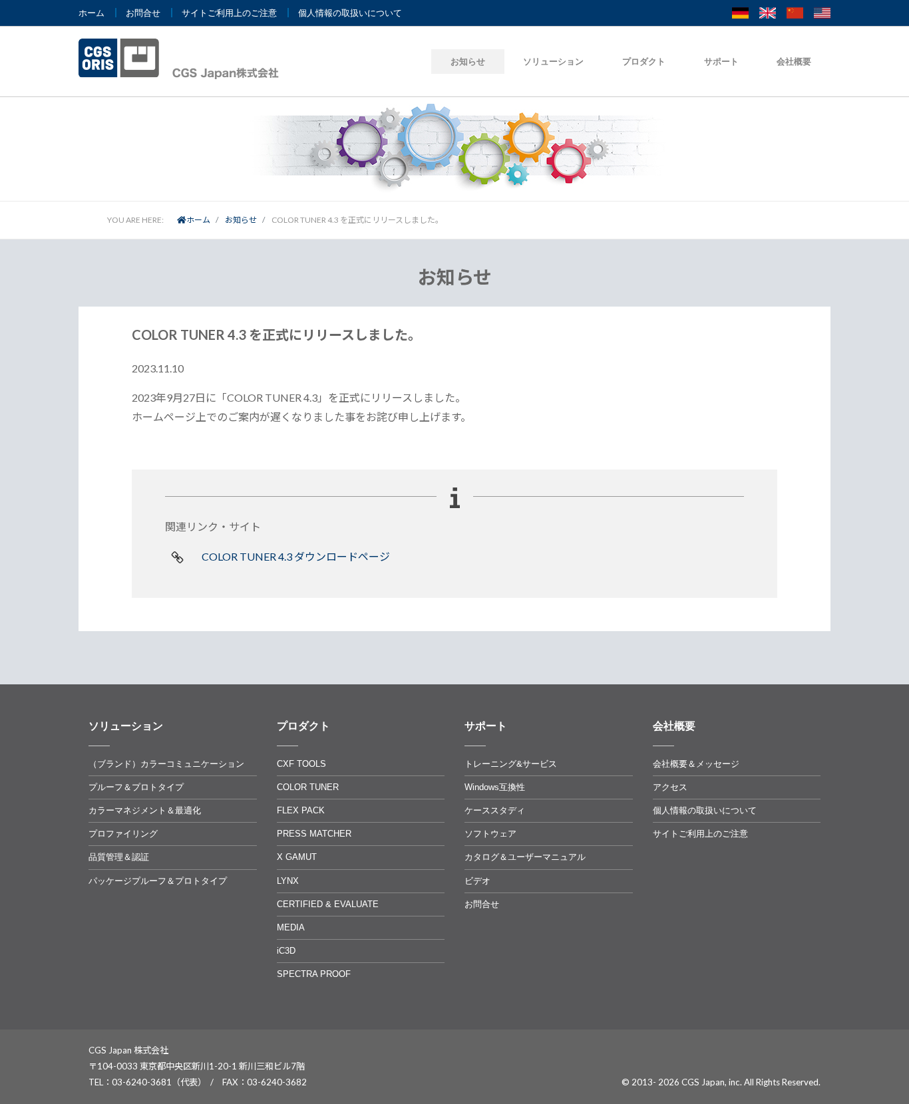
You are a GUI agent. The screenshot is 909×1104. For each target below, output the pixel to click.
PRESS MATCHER (314, 834)
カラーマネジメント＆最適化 (145, 810)
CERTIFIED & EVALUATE (328, 904)
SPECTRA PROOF (314, 974)
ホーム (91, 13)
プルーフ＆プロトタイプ (136, 787)
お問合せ (143, 13)
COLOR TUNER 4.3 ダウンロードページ (296, 556)
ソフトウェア (490, 834)
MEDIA (291, 927)
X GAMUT (297, 857)
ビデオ (477, 881)
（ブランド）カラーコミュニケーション (166, 764)
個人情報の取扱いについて (350, 13)
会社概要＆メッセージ (696, 764)
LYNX (288, 881)
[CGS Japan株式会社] (183, 59)
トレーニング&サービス (510, 764)
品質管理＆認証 (119, 857)
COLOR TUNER (308, 787)
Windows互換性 (494, 787)
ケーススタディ (494, 810)
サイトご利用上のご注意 (229, 13)
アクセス (670, 787)
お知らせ (468, 62)
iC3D (286, 951)
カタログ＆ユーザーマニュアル (525, 857)
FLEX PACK (301, 810)
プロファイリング (123, 834)
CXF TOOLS (301, 764)
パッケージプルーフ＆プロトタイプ (158, 881)
